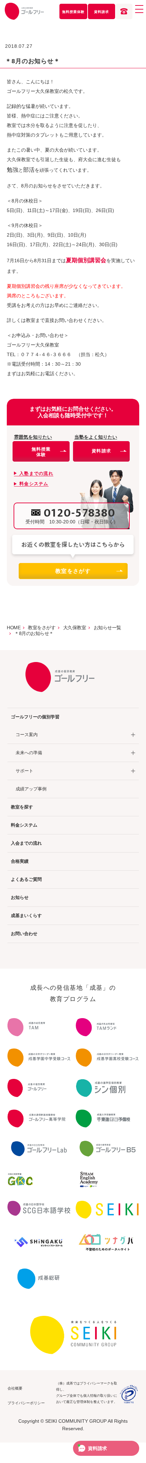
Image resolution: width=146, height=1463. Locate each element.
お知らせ (20, 897)
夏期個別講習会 (86, 260)
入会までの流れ (26, 843)
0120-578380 (79, 513)
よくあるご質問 (26, 879)
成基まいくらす (26, 915)
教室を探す (22, 807)
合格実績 (20, 861)
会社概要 (14, 1388)
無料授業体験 (73, 12)
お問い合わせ (24, 933)
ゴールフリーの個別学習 (35, 716)
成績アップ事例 (31, 788)
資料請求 (101, 12)
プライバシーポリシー (26, 1403)
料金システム (24, 825)
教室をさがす (73, 571)
